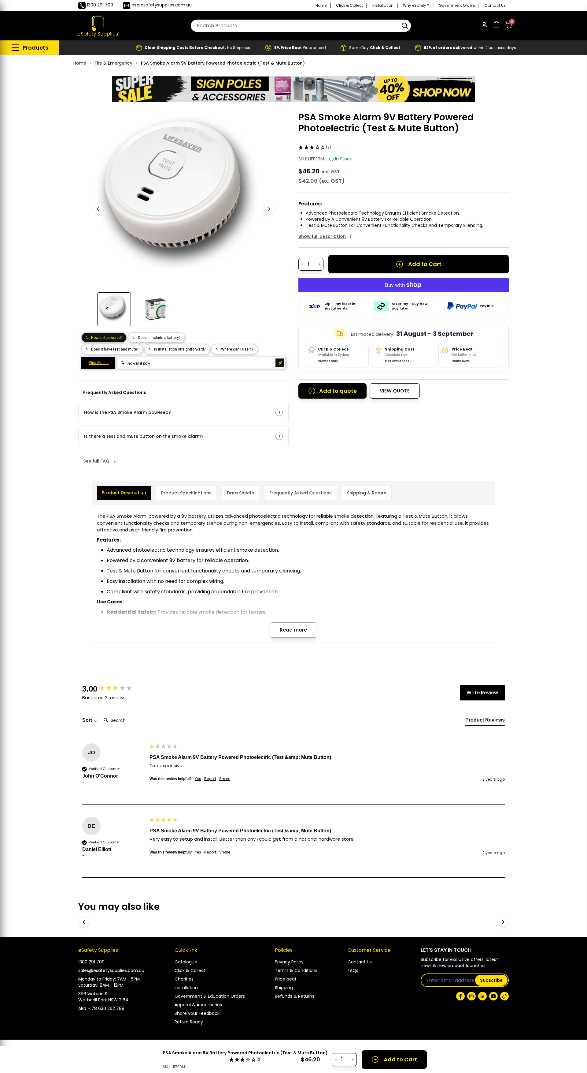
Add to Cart (424, 264)
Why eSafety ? (416, 5)
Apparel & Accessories (198, 1005)
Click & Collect (349, 5)
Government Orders (457, 5)
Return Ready (189, 1022)
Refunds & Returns (294, 996)
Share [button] (224, 778)
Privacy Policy (289, 962)
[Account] (484, 26)
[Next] (269, 209)
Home (321, 5)
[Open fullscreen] (262, 120)
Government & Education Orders (210, 996)
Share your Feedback (197, 1013)
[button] (404, 25)
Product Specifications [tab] (186, 493)
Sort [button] (87, 720)
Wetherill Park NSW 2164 (103, 1000)
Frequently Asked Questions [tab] (300, 493)
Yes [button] (198, 778)
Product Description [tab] (124, 493)
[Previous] (97, 209)
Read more (293, 629)
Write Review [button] (482, 692)
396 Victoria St (93, 994)
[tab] (485, 721)
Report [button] (210, 778)
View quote (395, 390)
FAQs (353, 970)
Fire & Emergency (113, 63)
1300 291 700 (91, 962)
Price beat (286, 979)
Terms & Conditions (296, 970)
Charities (184, 979)
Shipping (284, 988)
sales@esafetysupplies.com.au (111, 970)
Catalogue (186, 962)
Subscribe (491, 980)
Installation (382, 5)
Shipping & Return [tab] (366, 493)
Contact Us (495, 5)
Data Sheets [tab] (240, 493)
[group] (114, 688)
